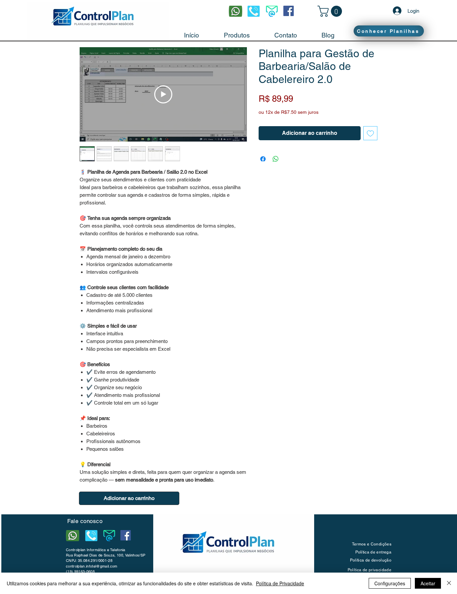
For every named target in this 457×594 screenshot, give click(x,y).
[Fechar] (449, 583)
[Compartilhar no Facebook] (263, 159)
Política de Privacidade (280, 583)
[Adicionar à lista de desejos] (370, 133)
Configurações (389, 583)
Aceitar (428, 583)
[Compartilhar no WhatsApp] (276, 159)
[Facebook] (288, 11)
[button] (331, 11)
